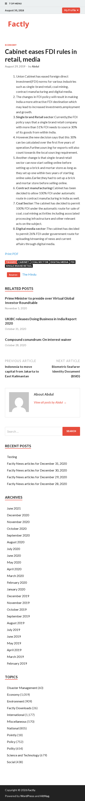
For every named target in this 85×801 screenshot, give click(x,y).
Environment (15, 701)
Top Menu (15, 3)
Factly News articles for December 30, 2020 (37, 470)
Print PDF (11, 254)
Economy (10, 45)
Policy (11, 742)
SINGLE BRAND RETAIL (19, 265)
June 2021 (14, 508)
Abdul (35, 66)
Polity (11, 748)
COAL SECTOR (39, 262)
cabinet (23, 262)
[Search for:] (42, 431)
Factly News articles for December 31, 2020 (37, 463)
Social (11, 762)
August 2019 (15, 623)
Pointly (12, 735)
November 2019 (18, 603)
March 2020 (15, 576)
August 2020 (15, 542)
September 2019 (18, 616)
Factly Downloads (19, 708)
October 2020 (16, 528)
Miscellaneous (16, 721)
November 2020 (18, 522)
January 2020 (16, 589)
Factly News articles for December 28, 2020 (37, 484)
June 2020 (14, 555)
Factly (18, 24)
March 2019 (15, 656)
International (15, 715)
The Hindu (29, 274)
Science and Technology (23, 755)
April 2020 (14, 569)
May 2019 (14, 643)
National (13, 728)
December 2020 (18, 515)
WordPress (27, 796)
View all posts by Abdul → (50, 402)
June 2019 (14, 636)
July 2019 (13, 629)
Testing (12, 457)
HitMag (44, 796)
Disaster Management (22, 688)
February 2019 (17, 663)
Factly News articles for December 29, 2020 (37, 477)
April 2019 (14, 650)
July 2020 (13, 549)
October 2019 (16, 609)
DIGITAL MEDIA (59, 262)
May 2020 (14, 562)
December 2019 (18, 596)
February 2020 (17, 582)
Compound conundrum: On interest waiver (38, 339)
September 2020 (18, 535)
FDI (73, 262)
